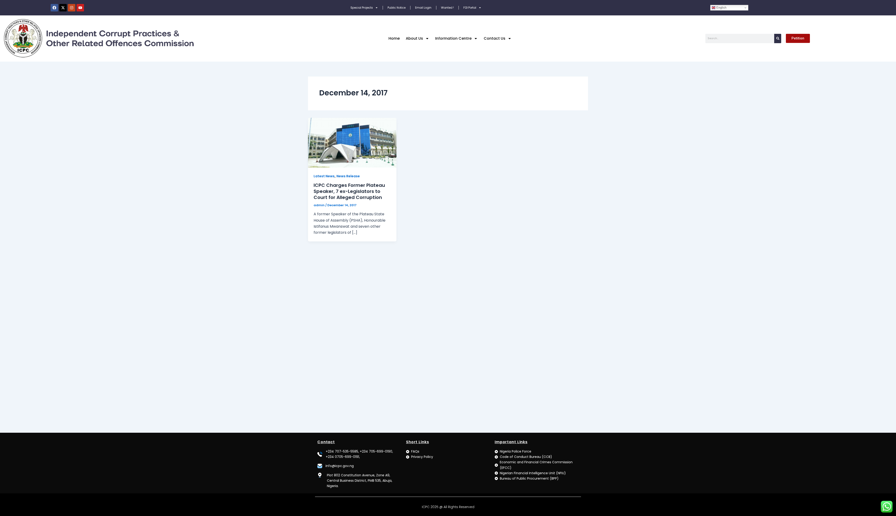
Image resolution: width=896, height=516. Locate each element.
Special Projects (361, 8)
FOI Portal (469, 8)
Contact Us (494, 38)
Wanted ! (447, 8)
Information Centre (453, 38)
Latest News (324, 176)
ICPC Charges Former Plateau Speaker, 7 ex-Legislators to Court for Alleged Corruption (349, 191)
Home (394, 38)
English (720, 7)
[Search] (777, 38)
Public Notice (397, 8)
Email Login (423, 8)
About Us (414, 38)
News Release (348, 176)
